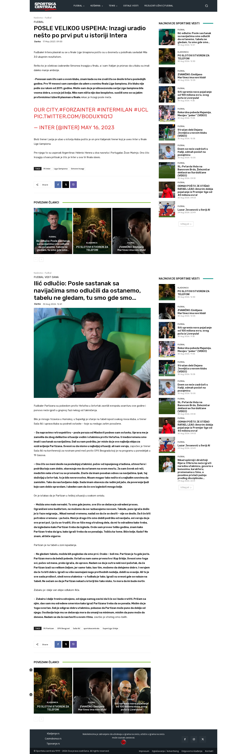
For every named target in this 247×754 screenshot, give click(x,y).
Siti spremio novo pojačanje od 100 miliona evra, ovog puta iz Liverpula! (195, 94)
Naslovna (38, 17)
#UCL (141, 109)
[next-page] (41, 259)
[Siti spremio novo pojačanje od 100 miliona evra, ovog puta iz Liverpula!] (167, 94)
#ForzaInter (77, 109)
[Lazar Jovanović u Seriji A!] (167, 209)
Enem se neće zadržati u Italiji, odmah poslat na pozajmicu (193, 151)
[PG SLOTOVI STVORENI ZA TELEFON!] (92, 231)
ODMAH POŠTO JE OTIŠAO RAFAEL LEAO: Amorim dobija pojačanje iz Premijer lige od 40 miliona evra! (195, 190)
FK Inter (47, 168)
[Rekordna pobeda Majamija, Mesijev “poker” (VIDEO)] (167, 113)
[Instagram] (194, 739)
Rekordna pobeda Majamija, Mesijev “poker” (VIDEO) (194, 114)
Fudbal (48, 17)
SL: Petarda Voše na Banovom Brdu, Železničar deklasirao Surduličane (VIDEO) (194, 171)
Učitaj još (184, 223)
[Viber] (73, 184)
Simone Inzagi (77, 168)
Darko (37, 41)
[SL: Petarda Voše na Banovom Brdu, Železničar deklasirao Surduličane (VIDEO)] (167, 170)
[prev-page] (36, 259)
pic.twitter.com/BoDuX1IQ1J (73, 116)
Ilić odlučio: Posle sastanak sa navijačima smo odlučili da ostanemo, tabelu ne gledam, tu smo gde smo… (53, 245)
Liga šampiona (61, 168)
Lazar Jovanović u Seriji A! (194, 209)
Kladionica (91, 243)
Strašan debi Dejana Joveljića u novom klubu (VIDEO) (192, 132)
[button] (207, 6)
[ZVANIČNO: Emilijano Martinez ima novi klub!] (131, 231)
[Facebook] (58, 184)
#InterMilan (114, 109)
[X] (65, 184)
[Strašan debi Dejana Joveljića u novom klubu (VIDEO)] (167, 132)
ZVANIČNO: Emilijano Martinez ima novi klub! (131, 248)
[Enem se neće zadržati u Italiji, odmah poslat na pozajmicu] (167, 151)
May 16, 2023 (97, 127)
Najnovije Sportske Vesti (179, 23)
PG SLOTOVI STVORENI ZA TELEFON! (92, 248)
